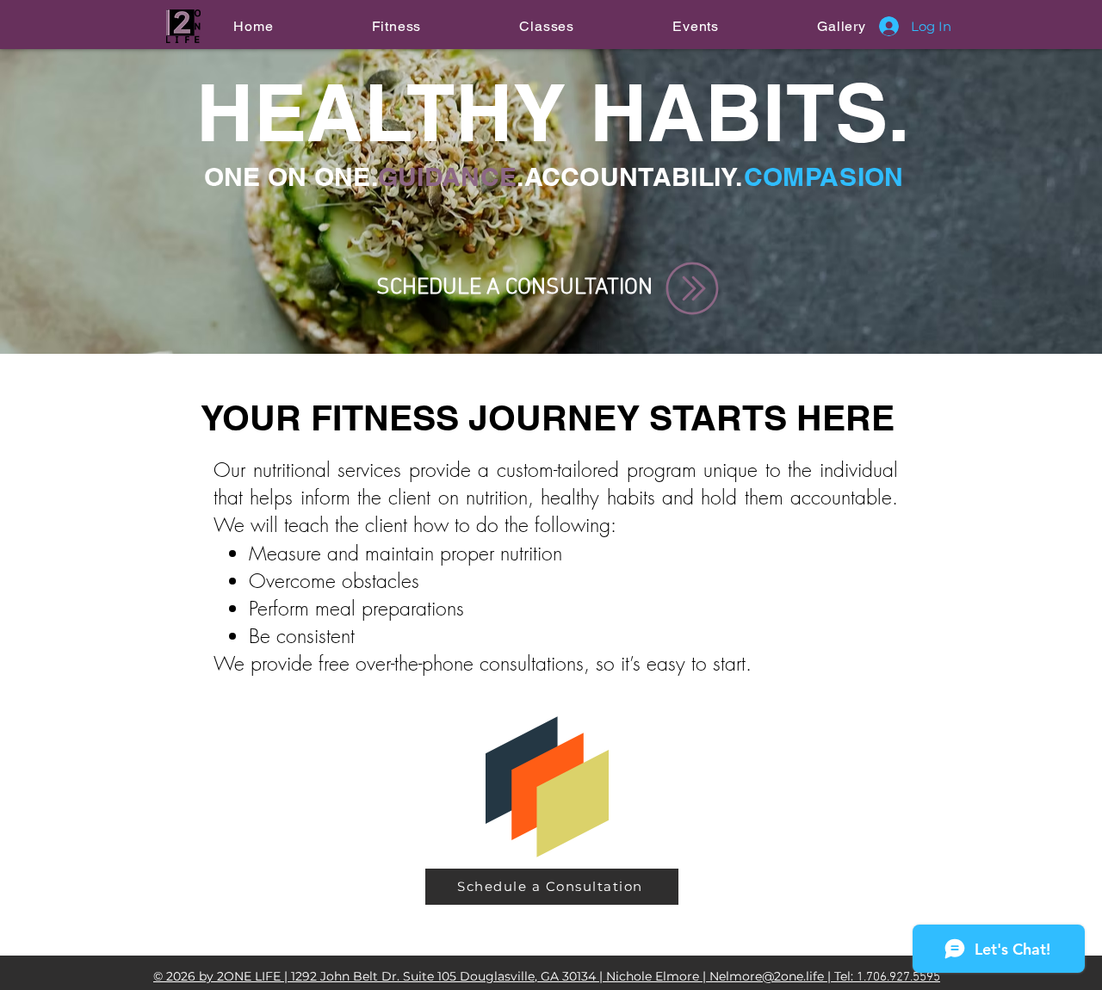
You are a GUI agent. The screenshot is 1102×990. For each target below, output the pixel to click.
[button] (396, 26)
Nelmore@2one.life (766, 976)
